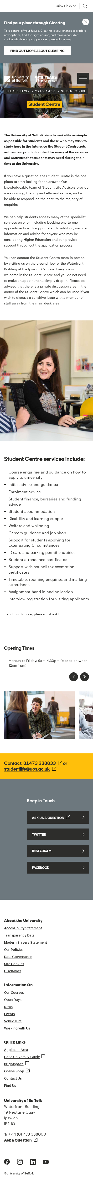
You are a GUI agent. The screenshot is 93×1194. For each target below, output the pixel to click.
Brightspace (14, 1064)
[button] (84, 676)
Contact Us (13, 1078)
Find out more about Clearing (37, 51)
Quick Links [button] (63, 6)
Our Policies (13, 950)
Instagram (41, 851)
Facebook (40, 867)
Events (9, 1014)
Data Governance (18, 957)
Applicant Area (16, 1050)
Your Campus (45, 91)
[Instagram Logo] (20, 1161)
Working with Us (17, 1028)
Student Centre (73, 91)
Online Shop (14, 1071)
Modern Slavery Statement (25, 942)
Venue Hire (13, 1021)
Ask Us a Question (48, 818)
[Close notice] (85, 22)
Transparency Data (19, 935)
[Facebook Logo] (7, 1161)
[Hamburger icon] (83, 78)
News (8, 1007)
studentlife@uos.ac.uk (27, 769)
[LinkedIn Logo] (33, 1161)
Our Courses (14, 992)
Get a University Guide (22, 1057)
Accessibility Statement (23, 928)
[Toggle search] (85, 6)
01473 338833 (39, 763)
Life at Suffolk (17, 91)
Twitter (39, 834)
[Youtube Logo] (46, 1161)
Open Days (12, 1000)
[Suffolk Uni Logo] (30, 78)
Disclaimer (12, 971)
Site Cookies (14, 964)
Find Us (10, 1085)
